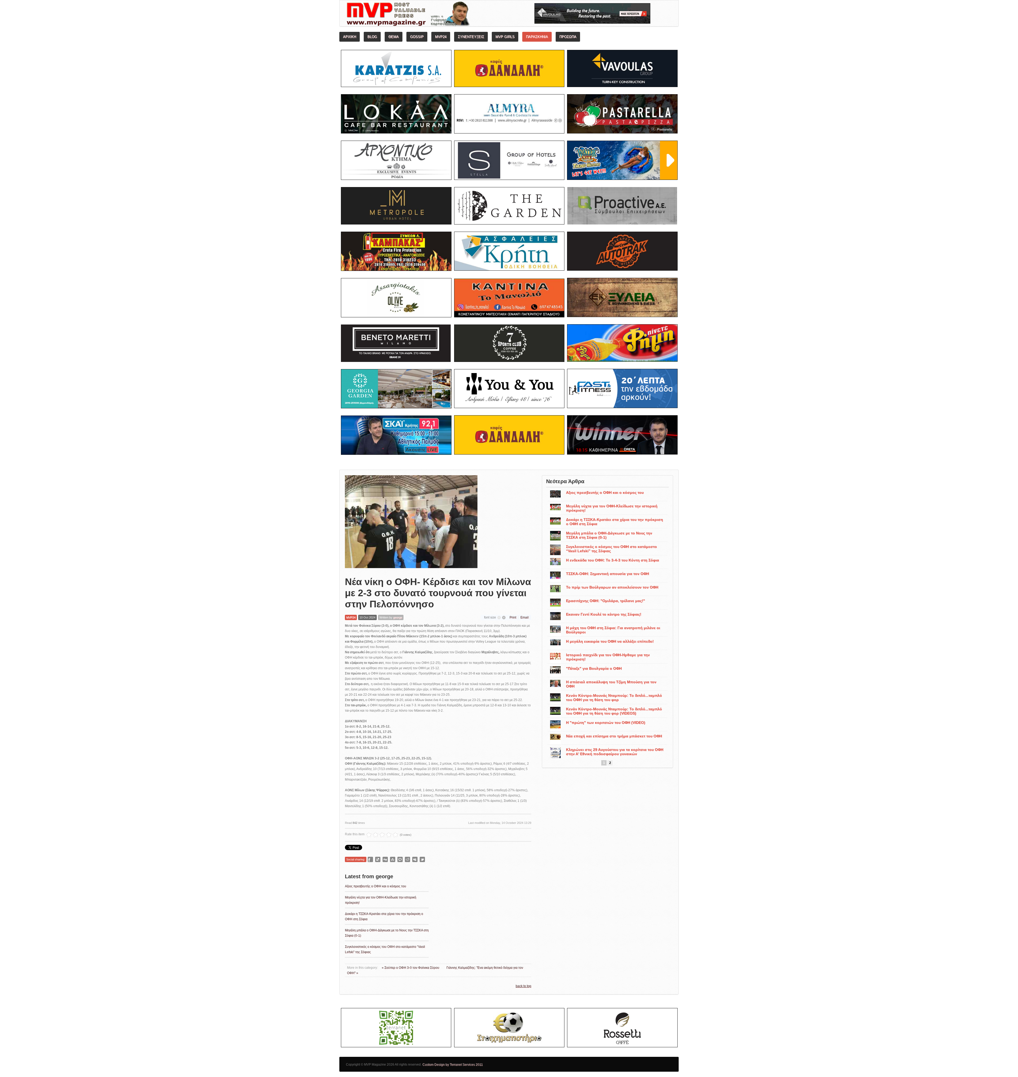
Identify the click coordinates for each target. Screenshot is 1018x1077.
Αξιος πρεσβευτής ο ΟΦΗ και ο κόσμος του (375, 886)
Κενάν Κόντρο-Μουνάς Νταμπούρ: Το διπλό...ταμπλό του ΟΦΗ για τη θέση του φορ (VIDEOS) (614, 711)
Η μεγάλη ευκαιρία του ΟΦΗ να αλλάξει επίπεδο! (610, 641)
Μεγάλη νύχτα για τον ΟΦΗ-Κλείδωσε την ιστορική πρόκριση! (611, 508)
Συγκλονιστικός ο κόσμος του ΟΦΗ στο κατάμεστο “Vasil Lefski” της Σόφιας (611, 548)
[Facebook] (370, 859)
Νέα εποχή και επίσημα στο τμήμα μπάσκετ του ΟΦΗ (614, 736)
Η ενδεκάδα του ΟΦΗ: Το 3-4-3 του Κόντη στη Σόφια (612, 560)
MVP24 (351, 617)
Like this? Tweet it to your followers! (422, 859)
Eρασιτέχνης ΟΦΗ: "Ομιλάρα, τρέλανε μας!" (605, 601)
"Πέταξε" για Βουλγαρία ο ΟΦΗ (594, 668)
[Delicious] (377, 859)
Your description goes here (428, 15)
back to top (523, 986)
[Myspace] (415, 859)
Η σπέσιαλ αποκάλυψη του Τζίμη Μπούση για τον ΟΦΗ (611, 684)
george (397, 617)
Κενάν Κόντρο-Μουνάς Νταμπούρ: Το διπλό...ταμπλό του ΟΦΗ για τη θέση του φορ (614, 697)
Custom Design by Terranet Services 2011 (452, 1064)
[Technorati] (400, 859)
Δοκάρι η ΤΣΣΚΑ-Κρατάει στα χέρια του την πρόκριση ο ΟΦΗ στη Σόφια (614, 521)
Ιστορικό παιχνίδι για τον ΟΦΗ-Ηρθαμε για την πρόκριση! (608, 657)
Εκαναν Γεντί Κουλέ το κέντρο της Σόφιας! (603, 614)
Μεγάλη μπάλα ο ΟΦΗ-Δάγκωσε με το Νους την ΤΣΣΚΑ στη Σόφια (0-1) (609, 535)
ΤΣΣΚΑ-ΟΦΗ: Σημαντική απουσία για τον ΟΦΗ (607, 574)
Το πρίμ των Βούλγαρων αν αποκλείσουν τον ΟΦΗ (612, 587)
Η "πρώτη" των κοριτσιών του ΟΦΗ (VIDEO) (605, 722)
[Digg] (385, 859)
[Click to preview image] (411, 521)
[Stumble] (392, 859)
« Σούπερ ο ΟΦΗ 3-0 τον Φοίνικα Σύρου (411, 968)
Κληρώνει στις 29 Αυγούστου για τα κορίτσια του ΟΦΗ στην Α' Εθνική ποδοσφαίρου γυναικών (614, 751)
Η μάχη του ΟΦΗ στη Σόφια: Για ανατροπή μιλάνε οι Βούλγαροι (613, 630)
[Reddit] (407, 859)
